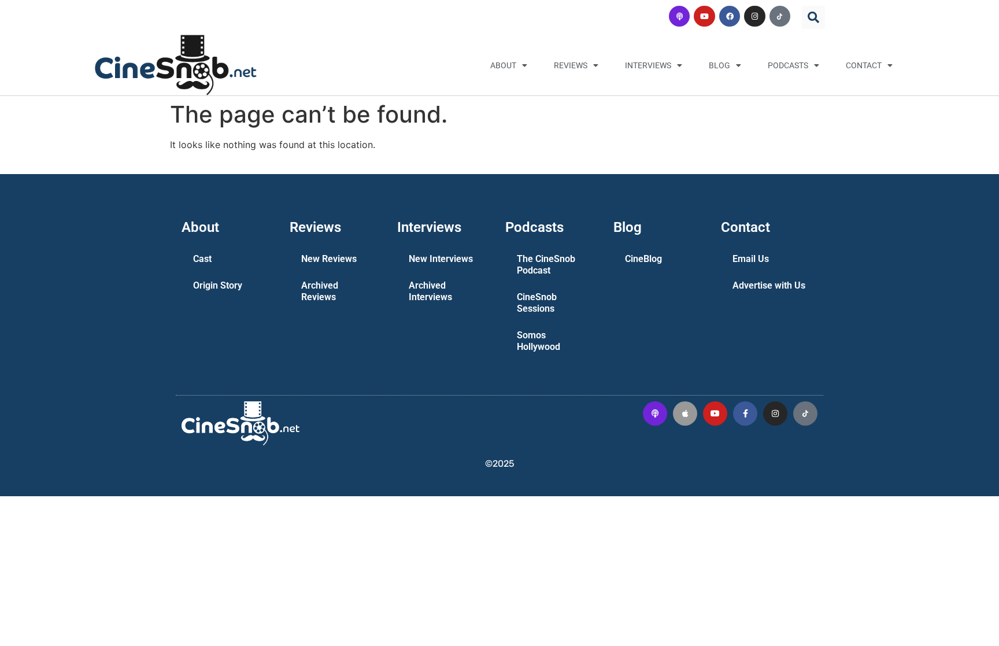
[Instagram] (754, 16)
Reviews (570, 65)
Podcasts (788, 65)
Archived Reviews (319, 291)
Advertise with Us (768, 285)
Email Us (750, 258)
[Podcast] (679, 16)
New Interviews (441, 258)
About (503, 65)
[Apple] (685, 413)
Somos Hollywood (538, 341)
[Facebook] (729, 16)
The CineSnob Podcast (546, 264)
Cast (202, 258)
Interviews (648, 65)
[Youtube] (704, 16)
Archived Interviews (430, 291)
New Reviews (329, 258)
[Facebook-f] (745, 413)
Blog (719, 65)
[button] (813, 17)
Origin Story (217, 285)
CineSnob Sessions (537, 302)
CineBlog (643, 258)
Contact (864, 65)
